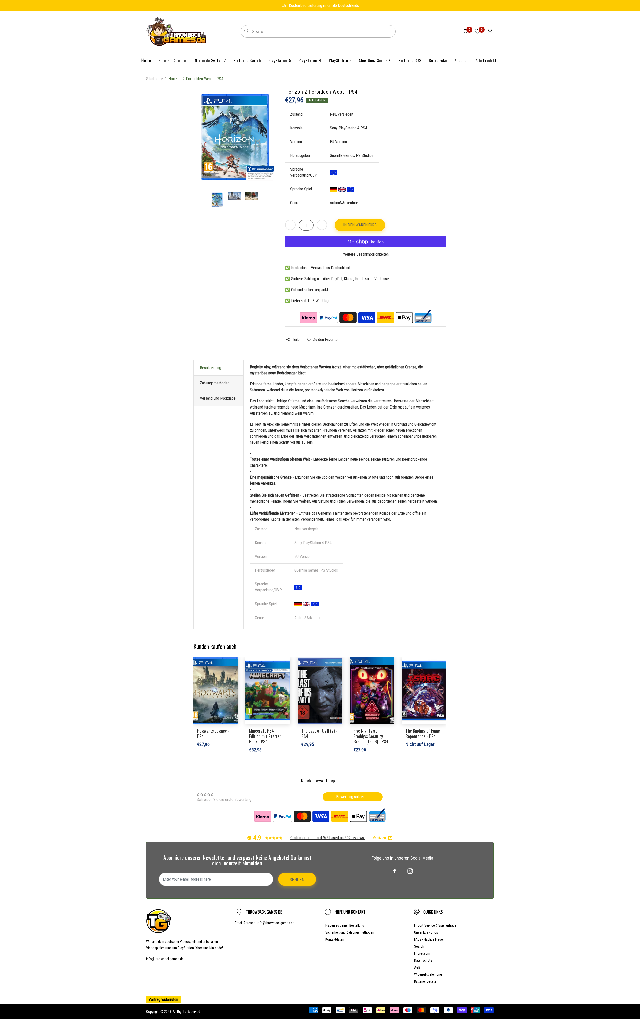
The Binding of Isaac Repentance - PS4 (423, 733)
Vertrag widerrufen (163, 999)
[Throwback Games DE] (177, 31)
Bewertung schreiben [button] (353, 796)
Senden (297, 879)
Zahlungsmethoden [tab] (215, 383)
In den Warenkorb (360, 225)
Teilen (296, 339)
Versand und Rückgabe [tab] (218, 398)
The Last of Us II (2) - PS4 (320, 733)
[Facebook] (395, 871)
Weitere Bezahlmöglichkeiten (366, 254)
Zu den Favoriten (326, 339)
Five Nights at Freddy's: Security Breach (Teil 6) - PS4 (371, 736)
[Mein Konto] (490, 31)
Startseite (154, 78)
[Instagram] (410, 871)
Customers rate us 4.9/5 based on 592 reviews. (327, 837)
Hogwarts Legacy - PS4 (213, 733)
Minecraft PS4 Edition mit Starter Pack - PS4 (265, 736)
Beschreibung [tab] (210, 367)
